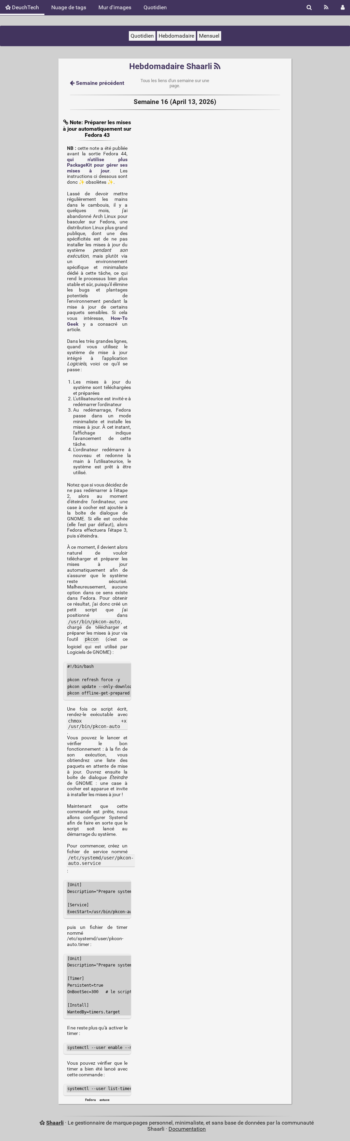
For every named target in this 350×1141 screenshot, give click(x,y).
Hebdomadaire (176, 36)
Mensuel (209, 36)
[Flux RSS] (326, 7)
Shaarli (55, 1122)
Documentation (187, 1129)
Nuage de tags (68, 7)
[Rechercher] (309, 7)
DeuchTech (25, 7)
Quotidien (155, 7)
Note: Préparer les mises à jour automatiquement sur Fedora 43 (97, 128)
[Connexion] (342, 7)
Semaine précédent (99, 83)
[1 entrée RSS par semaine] (217, 66)
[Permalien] (66, 122)
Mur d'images (114, 7)
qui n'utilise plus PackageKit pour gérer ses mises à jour (97, 165)
